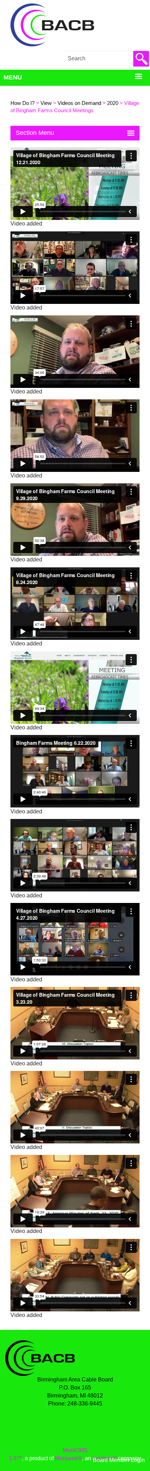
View (46, 103)
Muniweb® (68, 1458)
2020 (112, 103)
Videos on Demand (79, 103)
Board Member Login (119, 1460)
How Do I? (22, 103)
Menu (12, 77)
